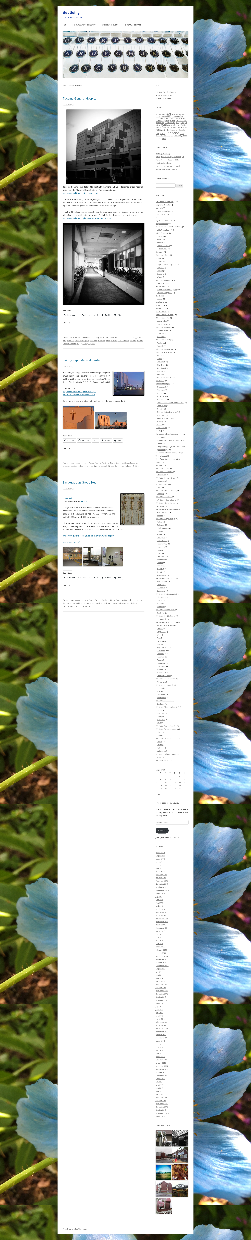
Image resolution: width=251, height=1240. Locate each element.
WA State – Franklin (163, 484)
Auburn (160, 522)
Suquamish (161, 591)
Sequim (160, 515)
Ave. (173, 114)
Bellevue (160, 525)
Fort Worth (161, 362)
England (160, 267)
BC (157, 217)
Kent (159, 550)
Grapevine (161, 371)
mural (164, 124)
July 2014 (159, 972)
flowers (177, 118)
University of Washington (164, 136)
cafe (162, 116)
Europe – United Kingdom (166, 264)
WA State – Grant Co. (164, 497)
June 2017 (159, 865)
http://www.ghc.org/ (71, 542)
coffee (180, 116)
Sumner (160, 669)
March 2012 (160, 1056)
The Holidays (161, 456)
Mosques (161, 390)
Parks (158, 374)
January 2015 (161, 953)
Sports (158, 431)
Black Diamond (163, 528)
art (169, 114)
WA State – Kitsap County (165, 578)
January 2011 (161, 1100)
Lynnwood (161, 694)
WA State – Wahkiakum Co (166, 726)
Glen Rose (161, 365)
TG (78, 344)
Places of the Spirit (163, 384)
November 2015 (162, 921)
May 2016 (159, 903)
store (162, 133)
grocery (166, 120)
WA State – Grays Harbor (165, 503)
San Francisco (162, 324)
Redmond (161, 559)
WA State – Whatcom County (167, 729)
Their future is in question (166, 459)
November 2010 (162, 1107)
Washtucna (161, 475)
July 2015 (159, 934)
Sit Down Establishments (167, 412)
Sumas (160, 735)
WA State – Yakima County (166, 754)
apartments (163, 114)
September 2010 (162, 1113)
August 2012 (160, 1041)
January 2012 (161, 1063)
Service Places (88, 463)
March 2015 (160, 947)
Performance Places (164, 377)
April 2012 (159, 1053)
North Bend (161, 556)
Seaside (160, 346)
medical (99, 603)
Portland (160, 343)
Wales (159, 277)
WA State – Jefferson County (167, 509)
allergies (134, 600)
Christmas (167, 117)
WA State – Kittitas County (166, 594)
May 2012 (159, 1050)
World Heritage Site (164, 293)
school (168, 130)
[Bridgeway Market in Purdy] (180, 1189)
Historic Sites (161, 286)
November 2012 (162, 1031)
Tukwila (160, 572)
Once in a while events (164, 314)
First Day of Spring (163, 153)
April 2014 (159, 978)
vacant (158, 138)
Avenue (179, 114)
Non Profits (86, 337)
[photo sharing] (128, 395)
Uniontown (161, 751)
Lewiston (160, 333)
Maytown (160, 713)
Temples (160, 393)
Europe (158, 258)
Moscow (160, 336)
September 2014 (162, 965)
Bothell (160, 531)
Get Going (71, 12)
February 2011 (161, 1097)
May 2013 (159, 1013)
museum (170, 125)
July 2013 (159, 1006)
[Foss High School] (164, 1155)
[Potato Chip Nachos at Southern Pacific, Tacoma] (180, 1172)
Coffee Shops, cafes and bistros (170, 402)
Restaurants (160, 399)
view (71, 606)
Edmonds (161, 688)
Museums (159, 305)
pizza (168, 127)
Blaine (159, 732)
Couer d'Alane (162, 330)
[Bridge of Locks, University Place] (164, 1172)
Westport (160, 506)
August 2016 (160, 893)
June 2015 (159, 937)
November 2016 (162, 884)
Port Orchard (162, 581)
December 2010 (162, 1104)
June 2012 (159, 1047)
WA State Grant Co (163, 760)
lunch (182, 123)
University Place (180, 135)
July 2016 (159, 896)
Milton (159, 553)
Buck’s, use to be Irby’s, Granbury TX (170, 157)
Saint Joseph (102, 466)
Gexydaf (84, 501)
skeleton (133, 603)
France (159, 261)
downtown (168, 118)
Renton (160, 562)
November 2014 (162, 959)
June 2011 (159, 1085)
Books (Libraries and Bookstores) (169, 227)
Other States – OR (163, 340)
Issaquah (161, 547)
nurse (108, 340)
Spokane (160, 704)
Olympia (177, 125)
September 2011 (162, 1075)
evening (66, 466)
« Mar (158, 794)
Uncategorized (161, 465)
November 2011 (162, 1069)
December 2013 (162, 991)
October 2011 (161, 1072)
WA (164, 138)
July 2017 (159, 862)
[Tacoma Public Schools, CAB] (164, 1206)
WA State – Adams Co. (164, 471)
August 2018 (160, 856)
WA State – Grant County (167, 500)
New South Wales (164, 211)
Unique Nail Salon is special (166, 169)
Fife (158, 638)
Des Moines (162, 541)
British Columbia (162, 233)
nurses (114, 340)
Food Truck (161, 406)
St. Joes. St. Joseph (115, 466)
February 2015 (161, 950)
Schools (159, 424)
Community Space (163, 255)
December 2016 (162, 881)
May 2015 (159, 940)
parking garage (124, 603)
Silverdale (161, 588)
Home (65, 25)
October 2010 (161, 1110)
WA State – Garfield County (166, 490)
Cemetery (159, 252)
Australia (159, 208)
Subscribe (162, 830)
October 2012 (161, 1034)
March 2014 (160, 981)
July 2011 (159, 1082)
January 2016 (161, 915)
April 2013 (159, 1016)
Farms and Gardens (163, 280)
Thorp (159, 603)
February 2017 (161, 874)
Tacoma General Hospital (80, 98)
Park (163, 127)
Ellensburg (161, 597)
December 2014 (162, 956)
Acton (159, 355)
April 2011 (159, 1091)
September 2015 (162, 928)
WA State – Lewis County (165, 610)
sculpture (174, 130)
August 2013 (160, 1003)
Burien (159, 534)
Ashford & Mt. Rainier (165, 625)
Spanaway (161, 663)
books (158, 117)
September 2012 (162, 1038)
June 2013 (159, 1009)
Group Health (68, 498)
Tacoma (106, 337)
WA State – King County (165, 519)
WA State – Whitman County (167, 738)
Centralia (160, 613)
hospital (85, 340)
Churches (161, 387)
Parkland (160, 654)
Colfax (159, 741)
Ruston (160, 660)
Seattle (182, 130)
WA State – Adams (163, 468)
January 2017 (161, 878)
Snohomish (161, 697)
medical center (83, 466)
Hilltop (172, 120)
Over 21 (160, 409)
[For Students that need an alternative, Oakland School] (164, 1189)
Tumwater (161, 719)
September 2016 (162, 890)
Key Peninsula (163, 647)
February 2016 (161, 912)
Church (174, 117)
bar (183, 114)
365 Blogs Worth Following (84, 25)
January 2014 (161, 987)
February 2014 (161, 984)
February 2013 (161, 1022)
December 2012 (162, 1028)
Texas (182, 134)
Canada (159, 242)
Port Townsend (163, 512)
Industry (159, 299)
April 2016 (159, 906)
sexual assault (123, 340)
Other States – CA (162, 318)
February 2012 (161, 1060)
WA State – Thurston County (167, 707)
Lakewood (170, 122)
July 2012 (159, 1044)
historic (180, 120)
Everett (160, 691)
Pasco (159, 487)
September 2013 (162, 1000)
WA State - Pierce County (120, 337)
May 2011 (159, 1088)
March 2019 (160, 852)
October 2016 (161, 887)
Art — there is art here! (164, 201)
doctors (134, 463)
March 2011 (160, 1094)
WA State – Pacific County (166, 616)
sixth (157, 134)
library (178, 123)
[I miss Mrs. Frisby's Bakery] (180, 1155)
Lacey (159, 710)
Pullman (160, 748)
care (140, 600)
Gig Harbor (161, 644)
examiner (70, 340)
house (161, 123)
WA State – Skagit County (165, 679)
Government (161, 283)
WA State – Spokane (164, 701)
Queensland (162, 214)
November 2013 (162, 994)
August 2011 (160, 1078)
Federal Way (162, 544)
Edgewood (161, 632)
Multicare (101, 340)
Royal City (159, 421)
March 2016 (160, 909)
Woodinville (161, 575)
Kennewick (161, 481)
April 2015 (159, 943)
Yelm (159, 723)
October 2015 (161, 925)
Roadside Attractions (164, 418)
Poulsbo (160, 584)
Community (160, 118)
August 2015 (160, 931)
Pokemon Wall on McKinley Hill (168, 166)
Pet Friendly (160, 380)
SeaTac (160, 566)
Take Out (160, 415)
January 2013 (161, 1025)
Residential (160, 396)
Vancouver (161, 239)
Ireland (160, 271)
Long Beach (161, 619)
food (183, 118)
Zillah (159, 757)
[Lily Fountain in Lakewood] (164, 1138)
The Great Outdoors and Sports (168, 453)
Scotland (160, 274)
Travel (158, 462)
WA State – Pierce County (165, 622)
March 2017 (160, 871)
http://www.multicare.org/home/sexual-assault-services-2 (87, 218)
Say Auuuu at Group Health (81, 482)
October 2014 (161, 962)
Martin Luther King (88, 603)
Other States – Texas (164, 352)
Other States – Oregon (164, 349)
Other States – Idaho (164, 327)
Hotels (158, 296)
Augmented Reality (163, 205)
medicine (93, 340)
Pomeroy (160, 493)
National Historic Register (167, 289)
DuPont (160, 628)
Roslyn (159, 600)
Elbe (159, 635)
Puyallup (174, 127)
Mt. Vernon (161, 682)
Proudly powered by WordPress (75, 1229)
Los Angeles (162, 321)
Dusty (159, 745)
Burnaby (160, 236)
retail (163, 130)
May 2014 (159, 975)
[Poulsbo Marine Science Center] (180, 1138)
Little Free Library (164, 230)
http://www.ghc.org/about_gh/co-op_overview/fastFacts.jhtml (89, 536)
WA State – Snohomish (164, 685)
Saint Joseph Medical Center (82, 360)
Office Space (97, 337)
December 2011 (162, 1066)
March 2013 (160, 1019)
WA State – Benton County (166, 478)
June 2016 (159, 900)
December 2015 (162, 918)
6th (157, 114)
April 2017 (159, 868)
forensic (78, 340)
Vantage (160, 606)
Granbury (159, 121)
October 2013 (161, 997)
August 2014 (160, 969)
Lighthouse (160, 302)
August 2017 (160, 859)
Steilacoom (161, 666)
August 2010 (160, 1116)
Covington (161, 537)
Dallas (159, 358)
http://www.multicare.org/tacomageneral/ (80, 193)
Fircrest (160, 641)
